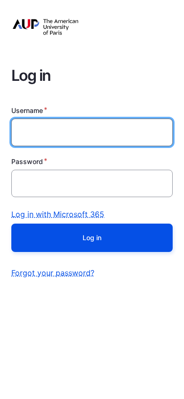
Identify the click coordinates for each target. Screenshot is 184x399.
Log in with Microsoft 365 (57, 214)
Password (27, 161)
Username (27, 110)
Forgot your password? (52, 273)
